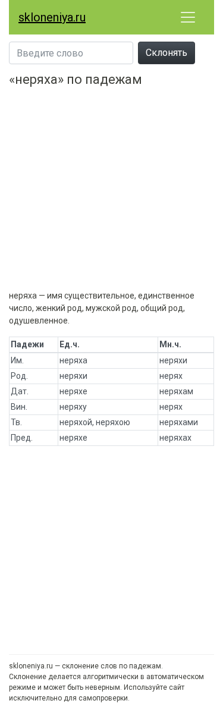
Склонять (166, 52)
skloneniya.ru (52, 17)
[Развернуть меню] (188, 17)
